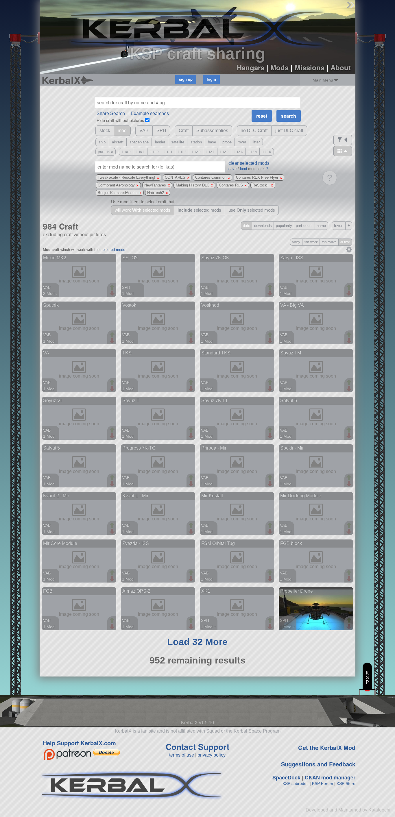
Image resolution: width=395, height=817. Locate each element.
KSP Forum (322, 783)
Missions (309, 67)
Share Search (111, 113)
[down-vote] (112, 293)
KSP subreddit (296, 783)
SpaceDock (286, 777)
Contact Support (197, 747)
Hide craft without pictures (120, 120)
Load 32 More (197, 642)
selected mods (113, 249)
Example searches (150, 113)
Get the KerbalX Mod (326, 747)
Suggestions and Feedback (318, 764)
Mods (279, 67)
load (243, 169)
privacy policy (212, 755)
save (232, 169)
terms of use (181, 755)
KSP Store (346, 783)
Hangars (250, 67)
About (341, 67)
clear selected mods (249, 163)
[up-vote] (112, 288)
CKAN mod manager (330, 777)
